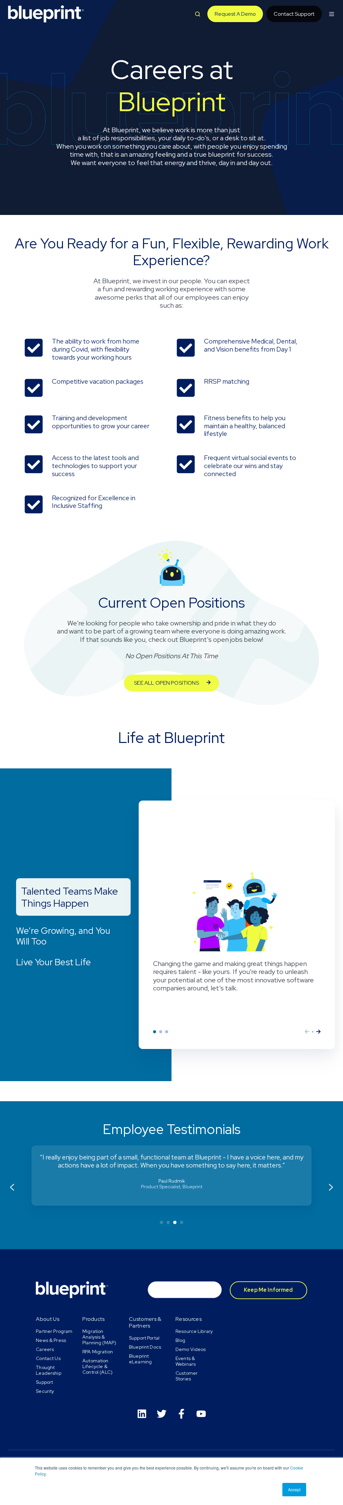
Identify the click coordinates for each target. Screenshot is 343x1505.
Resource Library (194, 1331)
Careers (45, 1349)
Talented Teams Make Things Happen (154, 1031)
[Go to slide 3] (175, 1222)
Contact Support (294, 13)
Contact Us (48, 1358)
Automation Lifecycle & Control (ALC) (97, 1366)
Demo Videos (191, 1349)
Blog (181, 1340)
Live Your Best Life (166, 1031)
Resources (189, 1319)
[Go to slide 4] (181, 1222)
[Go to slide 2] (168, 1222)
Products (93, 1319)
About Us (47, 1319)
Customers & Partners (145, 1322)
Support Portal (144, 1338)
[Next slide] (331, 1187)
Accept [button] (294, 1489)
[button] (197, 14)
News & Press (51, 1340)
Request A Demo (235, 13)
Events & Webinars (186, 1361)
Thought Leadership (48, 1370)
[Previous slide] (12, 1187)
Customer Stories (187, 1376)
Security (45, 1391)
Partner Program (54, 1331)
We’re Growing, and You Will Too (160, 1031)
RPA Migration (97, 1352)
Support (44, 1382)
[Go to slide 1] (161, 1222)
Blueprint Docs (145, 1347)
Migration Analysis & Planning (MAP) (99, 1337)
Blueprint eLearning (140, 1359)
